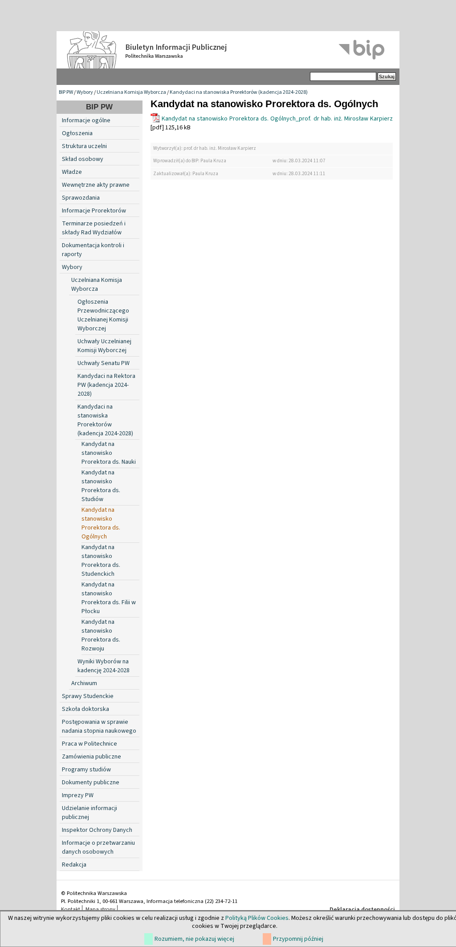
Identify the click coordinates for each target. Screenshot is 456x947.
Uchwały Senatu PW (103, 363)
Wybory (85, 92)
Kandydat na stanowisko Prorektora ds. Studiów (100, 486)
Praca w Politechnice (89, 743)
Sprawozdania (81, 197)
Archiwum (84, 683)
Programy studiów (86, 769)
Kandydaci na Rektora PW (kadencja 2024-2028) (106, 385)
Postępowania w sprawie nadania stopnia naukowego (99, 726)
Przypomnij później (298, 939)
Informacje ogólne (86, 120)
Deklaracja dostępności (362, 909)
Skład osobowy (82, 159)
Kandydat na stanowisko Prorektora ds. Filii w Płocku (108, 598)
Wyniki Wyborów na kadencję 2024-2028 (103, 666)
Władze (72, 172)
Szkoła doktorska (85, 709)
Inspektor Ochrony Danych (97, 830)
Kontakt (70, 909)
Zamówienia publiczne (91, 756)
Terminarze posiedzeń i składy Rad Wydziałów (94, 228)
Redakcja (74, 864)
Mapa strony (100, 909)
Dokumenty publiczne (90, 782)
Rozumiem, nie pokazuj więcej (194, 939)
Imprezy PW (78, 795)
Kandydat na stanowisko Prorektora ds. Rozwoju (100, 635)
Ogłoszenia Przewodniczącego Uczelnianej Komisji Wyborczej (103, 315)
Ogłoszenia (77, 133)
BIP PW (66, 92)
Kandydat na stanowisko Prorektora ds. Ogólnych (100, 523)
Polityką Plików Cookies (257, 918)
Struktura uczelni (84, 146)
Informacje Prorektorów (94, 210)
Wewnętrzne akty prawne (96, 185)
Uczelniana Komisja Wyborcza (131, 92)
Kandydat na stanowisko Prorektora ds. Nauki (108, 453)
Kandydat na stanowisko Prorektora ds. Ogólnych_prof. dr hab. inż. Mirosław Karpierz (277, 118)
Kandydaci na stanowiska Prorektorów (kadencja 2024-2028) (239, 92)
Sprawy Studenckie (88, 696)
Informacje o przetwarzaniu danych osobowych (98, 847)
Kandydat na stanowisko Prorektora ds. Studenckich (100, 560)
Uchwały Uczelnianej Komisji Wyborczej (104, 346)
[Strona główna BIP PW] (228, 49)
